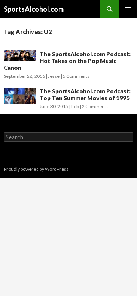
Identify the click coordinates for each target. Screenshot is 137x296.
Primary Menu (128, 9)
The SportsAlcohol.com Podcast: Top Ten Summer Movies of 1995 (85, 94)
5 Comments (76, 76)
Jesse (54, 76)
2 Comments (95, 106)
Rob (75, 106)
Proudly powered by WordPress (36, 169)
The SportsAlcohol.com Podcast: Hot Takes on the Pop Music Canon (67, 60)
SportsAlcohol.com (34, 9)
